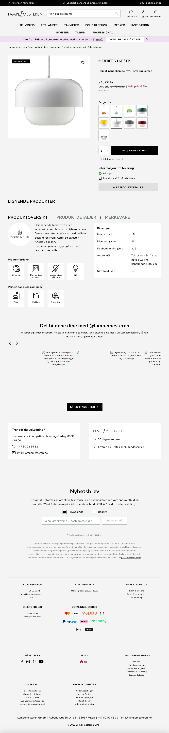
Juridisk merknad (136, 665)
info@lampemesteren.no (32, 452)
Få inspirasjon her (82, 406)
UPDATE (125, 39)
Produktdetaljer (76, 217)
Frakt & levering (136, 590)
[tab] (30, 217)
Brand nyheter (32, 697)
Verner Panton (84, 694)
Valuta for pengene (84, 697)
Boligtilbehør (84, 700)
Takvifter (71, 25)
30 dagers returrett (32, 616)
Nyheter (62, 32)
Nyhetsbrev (32, 613)
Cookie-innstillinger (32, 694)
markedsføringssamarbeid (32, 704)
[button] (83, 62)
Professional (102, 32)
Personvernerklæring (137, 671)
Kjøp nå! (98, 39)
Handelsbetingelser (136, 668)
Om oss (136, 661)
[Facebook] (22, 661)
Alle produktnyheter (84, 704)
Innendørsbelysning (38, 47)
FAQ (32, 597)
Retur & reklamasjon (136, 594)
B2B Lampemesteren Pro (32, 700)
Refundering (136, 597)
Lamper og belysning (17, 47)
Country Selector (137, 675)
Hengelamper (55, 47)
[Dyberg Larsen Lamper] (115, 61)
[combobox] (83, 13)
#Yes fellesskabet (32, 690)
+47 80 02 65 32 (27, 446)
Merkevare (117, 217)
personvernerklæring (131, 557)
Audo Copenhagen (84, 690)
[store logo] (25, 13)
